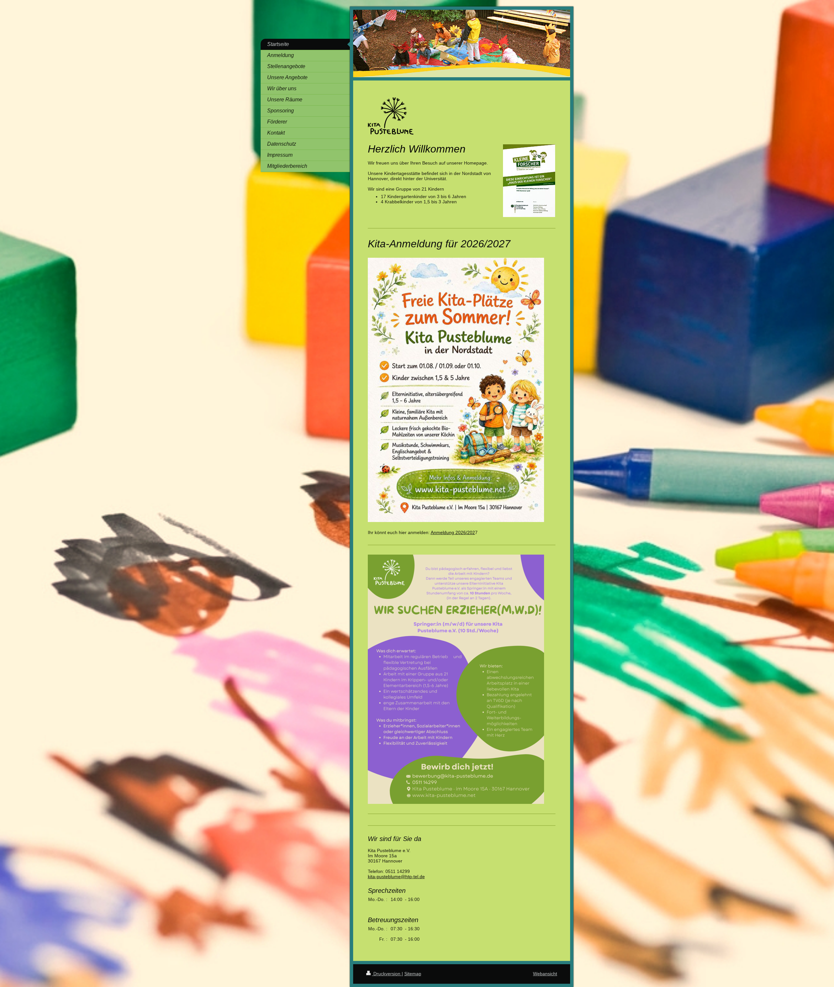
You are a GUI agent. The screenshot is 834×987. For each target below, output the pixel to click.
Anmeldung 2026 (448, 532)
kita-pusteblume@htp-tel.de (396, 876)
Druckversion (387, 973)
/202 (470, 532)
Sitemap (412, 973)
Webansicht (545, 973)
